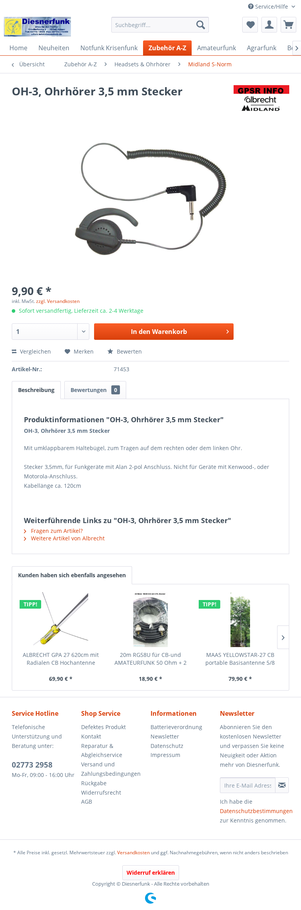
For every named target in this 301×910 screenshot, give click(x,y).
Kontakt (91, 736)
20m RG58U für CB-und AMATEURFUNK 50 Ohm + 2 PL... (150, 659)
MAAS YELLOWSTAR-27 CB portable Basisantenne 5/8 (240, 658)
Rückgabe (94, 783)
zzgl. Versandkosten (58, 301)
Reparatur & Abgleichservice (101, 750)
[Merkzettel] (250, 25)
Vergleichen (34, 351)
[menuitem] (160, 25)
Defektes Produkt (103, 727)
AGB (86, 801)
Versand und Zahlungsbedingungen (111, 768)
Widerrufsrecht (101, 792)
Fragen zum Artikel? (56, 530)
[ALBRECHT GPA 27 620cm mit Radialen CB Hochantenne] (61, 619)
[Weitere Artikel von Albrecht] (261, 99)
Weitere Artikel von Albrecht (67, 538)
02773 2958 (32, 765)
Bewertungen (94, 390)
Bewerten (128, 351)
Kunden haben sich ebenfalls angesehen (72, 575)
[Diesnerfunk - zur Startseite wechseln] (37, 26)
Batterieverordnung (176, 727)
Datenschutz (166, 746)
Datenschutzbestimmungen (256, 811)
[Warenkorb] (288, 25)
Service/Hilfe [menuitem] (272, 6)
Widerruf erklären (151, 872)
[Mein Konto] (269, 25)
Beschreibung (36, 390)
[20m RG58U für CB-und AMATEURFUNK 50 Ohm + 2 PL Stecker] (151, 619)
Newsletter (164, 736)
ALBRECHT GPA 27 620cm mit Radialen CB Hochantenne (61, 658)
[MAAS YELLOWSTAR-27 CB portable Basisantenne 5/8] (240, 619)
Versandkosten (133, 852)
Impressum (165, 755)
